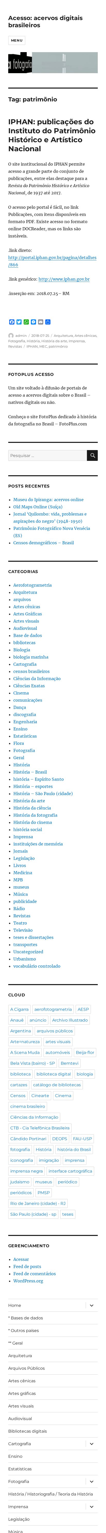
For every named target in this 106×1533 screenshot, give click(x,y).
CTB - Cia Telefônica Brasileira (39, 1128)
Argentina (20, 1031)
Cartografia (25, 664)
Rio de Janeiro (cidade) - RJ (38, 1203)
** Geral (15, 1343)
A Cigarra (19, 1009)
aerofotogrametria (53, 1009)
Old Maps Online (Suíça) (38, 506)
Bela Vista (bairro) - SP (32, 1063)
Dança (19, 707)
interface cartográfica (70, 1171)
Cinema (21, 693)
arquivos (22, 599)
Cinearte (40, 1095)
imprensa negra (26, 1171)
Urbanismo (24, 958)
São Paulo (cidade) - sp (33, 1214)
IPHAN (32, 346)
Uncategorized (28, 951)
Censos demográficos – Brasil (43, 542)
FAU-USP (82, 1138)
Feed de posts (27, 1266)
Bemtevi (69, 1063)
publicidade (25, 901)
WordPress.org (28, 1280)
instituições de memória (38, 843)
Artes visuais (26, 621)
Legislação (24, 858)
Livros (19, 865)
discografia (24, 714)
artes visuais (58, 1041)
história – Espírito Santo (38, 779)
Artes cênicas (85, 336)
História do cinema (32, 822)
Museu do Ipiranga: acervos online (48, 499)
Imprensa (77, 341)
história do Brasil (74, 1149)
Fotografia (16, 341)
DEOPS (59, 1138)
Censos (17, 1095)
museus (21, 887)
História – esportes (33, 786)
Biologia (21, 649)
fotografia (20, 1149)
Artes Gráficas (27, 613)
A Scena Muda (25, 1052)
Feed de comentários (34, 1273)
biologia (85, 1074)
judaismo (19, 1181)
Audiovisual (25, 628)
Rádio (19, 908)
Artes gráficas (22, 1393)
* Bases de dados (25, 1318)
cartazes (18, 1084)
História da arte (54, 341)
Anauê (17, 1020)
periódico (67, 1181)
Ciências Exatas (29, 685)
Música (20, 894)
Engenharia (25, 721)
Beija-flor (85, 1052)
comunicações (27, 700)
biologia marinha (30, 657)
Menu (16, 40)
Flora (18, 743)
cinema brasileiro (27, 1106)
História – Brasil (30, 772)
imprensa (74, 1160)
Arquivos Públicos (26, 1368)
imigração (49, 1160)
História (33, 341)
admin (21, 336)
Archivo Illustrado (70, 1020)
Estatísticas (25, 736)
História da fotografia (35, 815)
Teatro (20, 923)
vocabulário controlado (36, 966)
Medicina (22, 872)
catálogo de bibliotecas (57, 1084)
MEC (43, 346)
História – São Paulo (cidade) (43, 793)
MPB (18, 879)
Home (14, 1305)
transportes (25, 944)
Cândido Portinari (28, 1138)
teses (67, 1214)
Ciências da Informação (37, 678)
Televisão (23, 930)
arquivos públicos (55, 1031)
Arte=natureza (25, 1041)
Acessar (21, 1259)
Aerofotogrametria (32, 585)
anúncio (38, 1020)
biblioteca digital (54, 1074)
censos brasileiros (31, 671)
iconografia (21, 1160)
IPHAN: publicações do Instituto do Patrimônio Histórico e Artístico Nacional (51, 135)
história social (27, 829)
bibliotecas (24, 642)
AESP (83, 1009)
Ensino (20, 728)
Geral (18, 757)
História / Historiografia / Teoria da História (50, 1494)
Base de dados (27, 635)
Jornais (20, 851)
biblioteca (20, 1074)
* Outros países (23, 1330)
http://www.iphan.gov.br (64, 279)
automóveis (58, 1052)
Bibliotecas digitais (27, 1431)
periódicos (21, 1192)
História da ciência (32, 808)
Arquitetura (63, 336)
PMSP (44, 1192)
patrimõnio (58, 346)
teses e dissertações (33, 937)
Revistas (15, 346)
